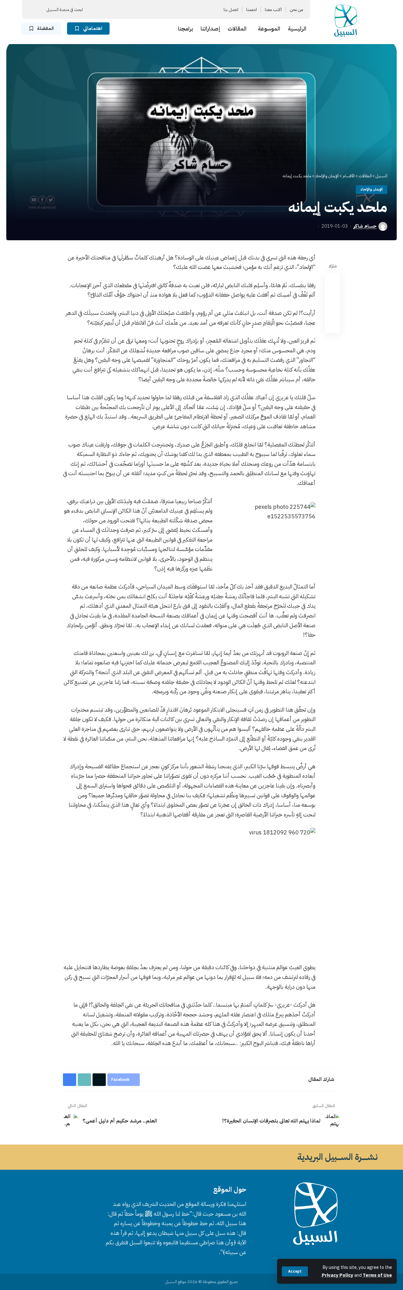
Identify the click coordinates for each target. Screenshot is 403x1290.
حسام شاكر (365, 226)
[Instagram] (156, 9)
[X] (171, 9)
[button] (295, 1271)
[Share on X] (332, 295)
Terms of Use (377, 1275)
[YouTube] (164, 9)
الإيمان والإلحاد (371, 189)
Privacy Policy (337, 1275)
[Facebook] (179, 9)
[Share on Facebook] (332, 279)
